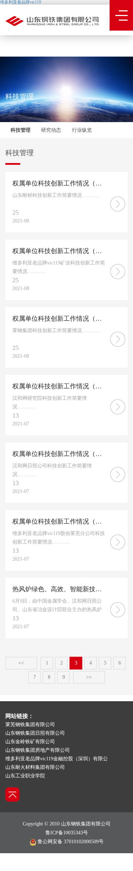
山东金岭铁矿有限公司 (30, 741)
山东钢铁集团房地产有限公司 (37, 750)
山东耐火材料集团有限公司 (35, 767)
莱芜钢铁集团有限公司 (30, 724)
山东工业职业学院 (25, 775)
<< (21, 663)
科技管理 (21, 130)
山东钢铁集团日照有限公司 (35, 733)
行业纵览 (82, 130)
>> (89, 677)
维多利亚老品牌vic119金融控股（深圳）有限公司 (59, 758)
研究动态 (51, 130)
